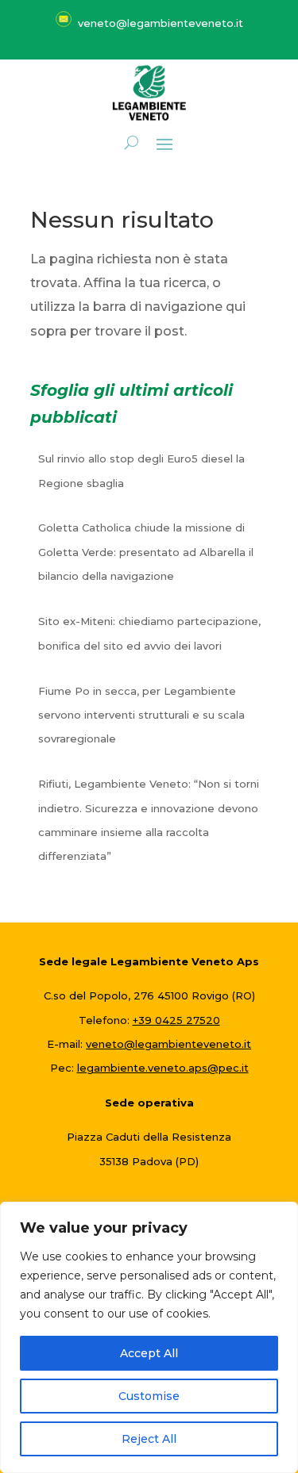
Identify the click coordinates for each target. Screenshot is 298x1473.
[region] (149, 1337)
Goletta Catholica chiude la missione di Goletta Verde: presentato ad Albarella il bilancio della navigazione (145, 551)
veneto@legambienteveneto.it (168, 1044)
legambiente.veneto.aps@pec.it (163, 1067)
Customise (149, 1396)
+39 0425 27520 (176, 1020)
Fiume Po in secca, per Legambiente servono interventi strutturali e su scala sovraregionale (141, 715)
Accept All (149, 1353)
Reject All (149, 1439)
